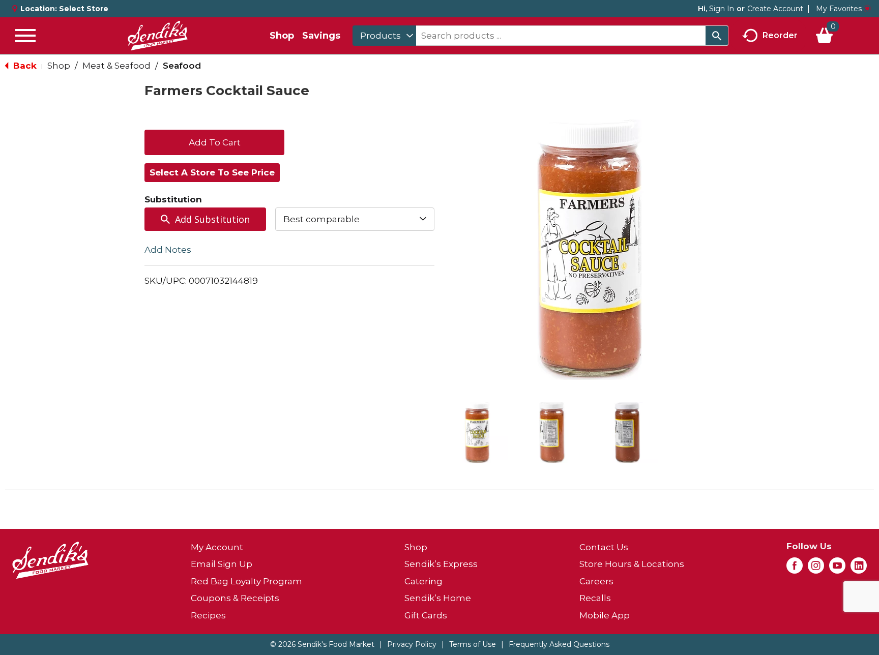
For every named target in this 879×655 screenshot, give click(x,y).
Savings (321, 35)
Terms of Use (472, 644)
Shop (282, 35)
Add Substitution (212, 219)
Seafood (182, 66)
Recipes (208, 615)
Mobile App (604, 615)
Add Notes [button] (167, 250)
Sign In (721, 8)
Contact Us (603, 547)
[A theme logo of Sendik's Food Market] (158, 35)
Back (24, 66)
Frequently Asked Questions (559, 644)
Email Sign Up (221, 564)
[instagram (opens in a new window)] (816, 568)
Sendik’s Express (441, 564)
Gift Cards (425, 615)
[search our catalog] (717, 35)
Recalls (595, 598)
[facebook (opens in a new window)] (794, 568)
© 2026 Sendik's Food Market (322, 644)
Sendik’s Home (437, 598)
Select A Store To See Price (212, 172)
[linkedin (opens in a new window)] (859, 568)
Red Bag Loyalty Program (246, 581)
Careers (596, 581)
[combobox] (384, 35)
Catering (423, 581)
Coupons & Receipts (235, 598)
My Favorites (839, 8)
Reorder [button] (780, 35)
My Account (217, 547)
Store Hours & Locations (631, 564)
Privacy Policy (411, 644)
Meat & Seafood (116, 66)
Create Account (775, 8)
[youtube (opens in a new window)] (837, 568)
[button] (477, 432)
